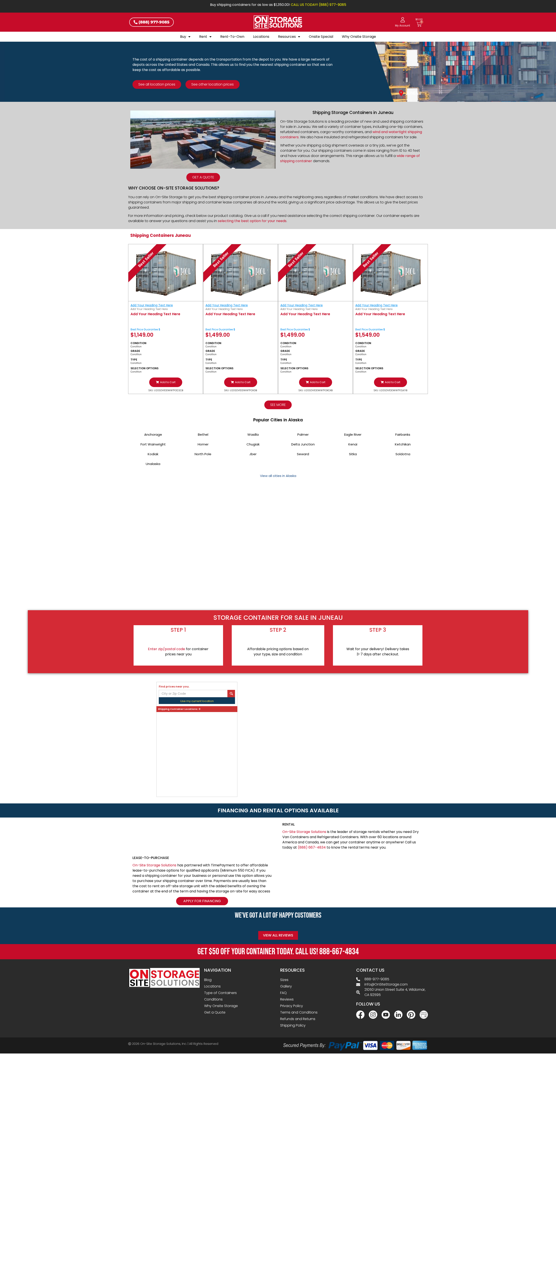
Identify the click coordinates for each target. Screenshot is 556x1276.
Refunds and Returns (297, 1018)
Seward (303, 454)
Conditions (213, 999)
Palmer (303, 434)
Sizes (284, 979)
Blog (208, 979)
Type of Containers (220, 992)
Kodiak (153, 454)
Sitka (353, 454)
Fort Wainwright (153, 444)
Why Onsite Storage (359, 36)
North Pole (203, 454)
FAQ (283, 992)
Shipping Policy (293, 1025)
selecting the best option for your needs (252, 220)
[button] (165, 382)
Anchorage (153, 434)
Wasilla (253, 434)
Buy (183, 36)
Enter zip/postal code (166, 648)
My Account (402, 25)
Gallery (286, 986)
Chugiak (253, 444)
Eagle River (352, 434)
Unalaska (153, 464)
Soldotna (402, 454)
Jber (252, 454)
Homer (203, 444)
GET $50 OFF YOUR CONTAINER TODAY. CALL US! (278, 951)
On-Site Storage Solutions (304, 831)
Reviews (287, 999)
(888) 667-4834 (312, 847)
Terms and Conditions (299, 1012)
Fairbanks (402, 434)
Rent (203, 36)
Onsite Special (321, 36)
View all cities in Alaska (278, 475)
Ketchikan (403, 444)
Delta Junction (303, 444)
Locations (261, 36)
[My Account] (402, 19)
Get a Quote (214, 1012)
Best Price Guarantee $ (145, 329)
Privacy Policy (291, 1005)
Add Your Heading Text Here (152, 305)
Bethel (203, 434)
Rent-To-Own (232, 36)
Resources (287, 36)
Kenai (352, 444)
